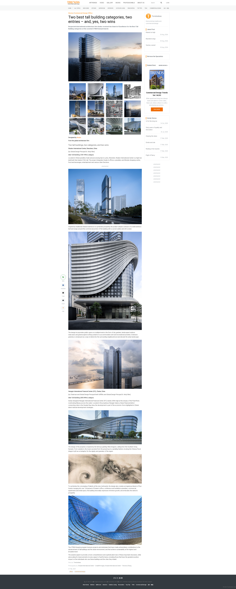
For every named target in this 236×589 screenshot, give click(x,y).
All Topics (77, 8)
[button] (63, 277)
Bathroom (102, 8)
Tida (146, 8)
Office (71, 571)
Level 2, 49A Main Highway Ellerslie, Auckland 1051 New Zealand (135, 581)
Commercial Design (155, 8)
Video (102, 3)
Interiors (110, 8)
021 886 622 (88, 581)
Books (118, 3)
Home (69, 8)
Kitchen (94, 8)
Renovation (131, 8)
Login (167, 2)
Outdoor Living (120, 8)
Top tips (139, 8)
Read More (157, 109)
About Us (141, 3)
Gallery (110, 3)
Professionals (129, 3)
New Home (86, 8)
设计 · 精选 (166, 8)
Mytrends (93, 3)
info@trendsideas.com (100, 581)
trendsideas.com (112, 581)
